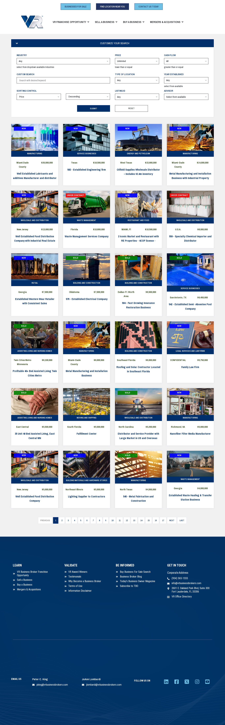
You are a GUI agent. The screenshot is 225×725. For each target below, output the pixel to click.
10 (112, 520)
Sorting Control (27, 90)
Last (182, 520)
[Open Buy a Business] (143, 22)
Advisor (168, 90)
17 (163, 520)
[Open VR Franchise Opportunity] (88, 22)
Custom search (25, 74)
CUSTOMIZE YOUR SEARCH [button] (114, 43)
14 (141, 520)
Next (171, 520)
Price (118, 55)
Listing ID (120, 90)
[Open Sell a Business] (116, 22)
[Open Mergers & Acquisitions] (182, 22)
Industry (22, 55)
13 (134, 520)
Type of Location (125, 74)
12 (127, 520)
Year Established (174, 74)
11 (120, 520)
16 (156, 520)
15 (149, 520)
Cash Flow (170, 55)
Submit (93, 108)
